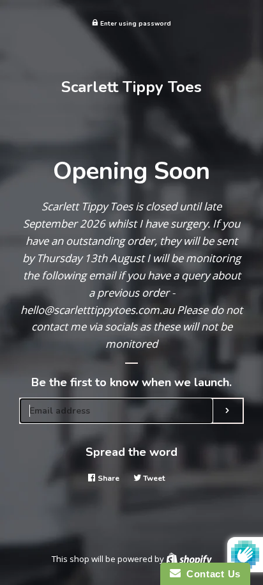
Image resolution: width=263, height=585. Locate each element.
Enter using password (134, 23)
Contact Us (211, 573)
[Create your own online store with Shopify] (189, 559)
